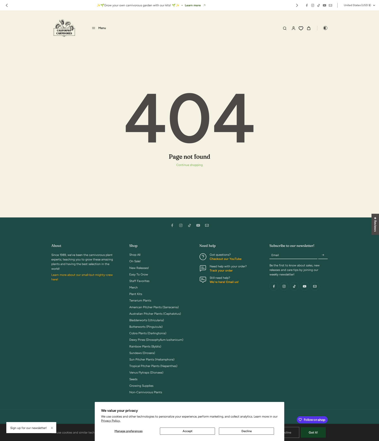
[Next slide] (297, 5)
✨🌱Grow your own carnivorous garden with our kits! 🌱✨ (138, 5)
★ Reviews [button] (375, 224)
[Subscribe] (323, 255)
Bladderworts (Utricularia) (146, 320)
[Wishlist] (301, 28)
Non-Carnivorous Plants (145, 392)
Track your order (221, 270)
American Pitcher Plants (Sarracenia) (154, 307)
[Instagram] (313, 5)
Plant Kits (135, 294)
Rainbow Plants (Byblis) (145, 346)
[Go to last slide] (6, 5)
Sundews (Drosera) (142, 353)
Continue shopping (189, 165)
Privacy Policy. (110, 420)
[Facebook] (307, 5)
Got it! (313, 432)
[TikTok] (319, 5)
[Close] (52, 428)
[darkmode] (322, 28)
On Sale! (135, 261)
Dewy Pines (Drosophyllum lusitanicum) (156, 340)
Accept (187, 431)
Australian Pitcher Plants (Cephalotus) (155, 314)
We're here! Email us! (224, 282)
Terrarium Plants (140, 300)
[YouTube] (324, 5)
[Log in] (293, 28)
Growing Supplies (141, 386)
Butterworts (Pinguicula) (145, 327)
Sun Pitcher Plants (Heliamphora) (151, 359)
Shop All (134, 255)
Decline (246, 431)
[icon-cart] (308, 28)
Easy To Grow (138, 274)
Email (275, 255)
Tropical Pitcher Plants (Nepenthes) (153, 366)
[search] (284, 28)
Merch (133, 287)
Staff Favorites (139, 281)
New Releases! (139, 268)
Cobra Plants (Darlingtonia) (147, 333)
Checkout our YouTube (225, 259)
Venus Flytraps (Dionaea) (146, 372)
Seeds (133, 379)
